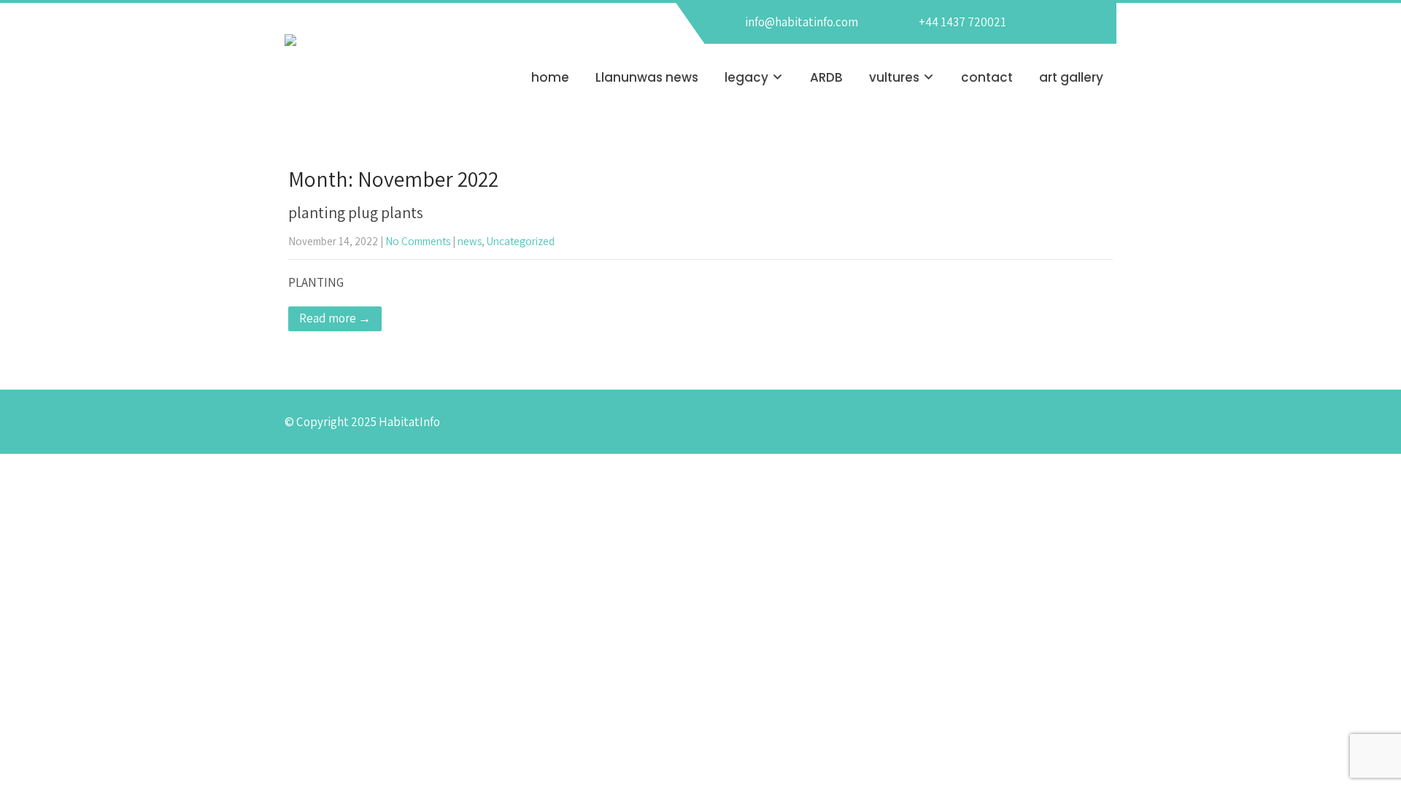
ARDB (826, 77)
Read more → (335, 318)
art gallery (1071, 77)
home (550, 77)
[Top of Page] (1364, 755)
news (470, 241)
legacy (746, 77)
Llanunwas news (646, 77)
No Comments (417, 241)
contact (987, 77)
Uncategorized (521, 241)
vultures (894, 77)
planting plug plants (355, 212)
